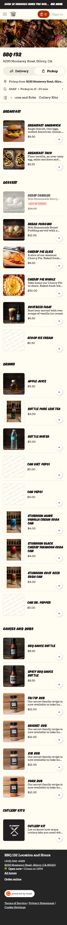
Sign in (57, 14)
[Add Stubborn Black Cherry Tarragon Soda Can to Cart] (59, 558)
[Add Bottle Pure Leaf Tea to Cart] (59, 420)
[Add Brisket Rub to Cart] (59, 740)
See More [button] (57, 4)
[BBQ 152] (13, 14)
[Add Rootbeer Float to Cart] (59, 321)
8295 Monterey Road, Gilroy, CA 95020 (30, 864)
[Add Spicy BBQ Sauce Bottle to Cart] (59, 684)
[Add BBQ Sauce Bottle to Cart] (59, 657)
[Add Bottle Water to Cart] (59, 447)
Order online (12, 879)
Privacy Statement (41, 903)
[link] (23, 97)
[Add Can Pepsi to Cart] (59, 503)
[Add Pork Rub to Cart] (59, 795)
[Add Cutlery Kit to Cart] (59, 838)
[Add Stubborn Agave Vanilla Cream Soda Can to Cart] (59, 530)
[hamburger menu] (5, 14)
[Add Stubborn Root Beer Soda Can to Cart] (59, 586)
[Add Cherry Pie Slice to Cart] (59, 266)
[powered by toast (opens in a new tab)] (19, 893)
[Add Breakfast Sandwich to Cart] (59, 139)
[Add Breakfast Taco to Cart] (59, 167)
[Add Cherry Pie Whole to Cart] (59, 293)
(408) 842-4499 (14, 861)
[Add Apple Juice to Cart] (59, 392)
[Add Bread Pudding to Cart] (59, 238)
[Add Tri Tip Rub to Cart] (59, 712)
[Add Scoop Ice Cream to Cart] (59, 349)
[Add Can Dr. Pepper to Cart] (59, 613)
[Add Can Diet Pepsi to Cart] (59, 475)
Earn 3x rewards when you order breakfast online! (27, 5)
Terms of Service (15, 903)
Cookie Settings (14, 907)
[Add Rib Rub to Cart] (59, 767)
